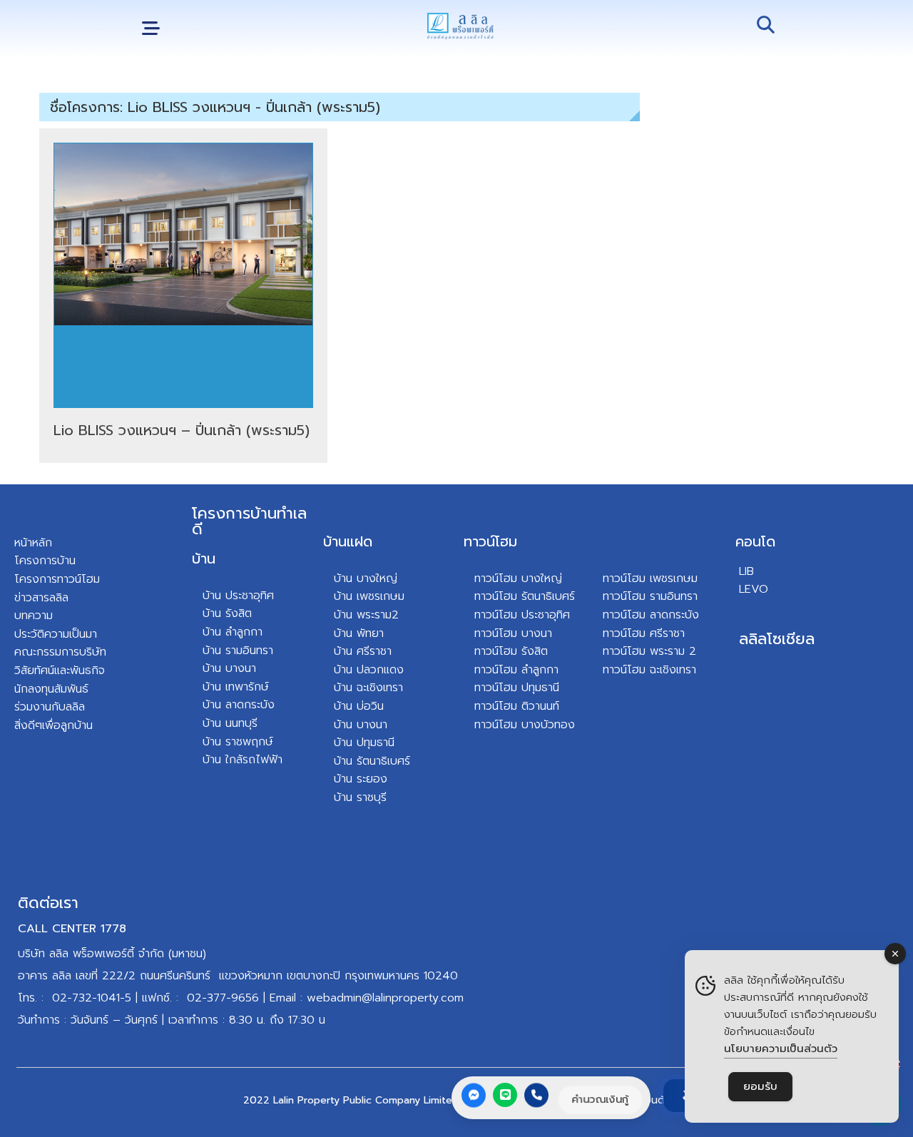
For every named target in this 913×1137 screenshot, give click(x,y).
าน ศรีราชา (366, 651)
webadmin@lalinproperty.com (385, 997)
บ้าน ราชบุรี (360, 797)
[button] (150, 28)
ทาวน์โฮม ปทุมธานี (516, 687)
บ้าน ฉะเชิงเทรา (368, 687)
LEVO (753, 589)
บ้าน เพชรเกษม (369, 596)
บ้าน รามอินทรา (238, 650)
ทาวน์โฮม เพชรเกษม (650, 578)
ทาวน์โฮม (490, 541)
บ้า (209, 759)
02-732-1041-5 (91, 997)
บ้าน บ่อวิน (359, 706)
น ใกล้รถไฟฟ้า (248, 759)
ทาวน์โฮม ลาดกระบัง (651, 614)
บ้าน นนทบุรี (230, 723)
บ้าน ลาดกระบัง (239, 704)
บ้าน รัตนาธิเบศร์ (372, 761)
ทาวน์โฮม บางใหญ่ (518, 578)
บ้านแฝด (347, 541)
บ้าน (203, 558)
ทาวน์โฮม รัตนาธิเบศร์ (524, 596)
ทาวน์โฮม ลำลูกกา (516, 669)
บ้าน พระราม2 (366, 614)
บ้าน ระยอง (360, 778)
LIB (746, 571)
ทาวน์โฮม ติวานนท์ (516, 706)
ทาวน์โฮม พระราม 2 (649, 651)
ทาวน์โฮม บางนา (513, 633)
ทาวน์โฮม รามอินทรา (650, 596)
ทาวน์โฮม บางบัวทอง (524, 724)
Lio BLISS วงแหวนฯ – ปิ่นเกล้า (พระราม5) (181, 430)
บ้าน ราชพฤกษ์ (238, 741)
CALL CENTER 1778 (72, 928)
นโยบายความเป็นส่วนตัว (780, 1048)
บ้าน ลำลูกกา (232, 632)
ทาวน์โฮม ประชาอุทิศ (522, 614)
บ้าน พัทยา (359, 633)
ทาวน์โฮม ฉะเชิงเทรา (649, 669)
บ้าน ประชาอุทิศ (238, 595)
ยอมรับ (760, 1086)
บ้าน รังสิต (227, 613)
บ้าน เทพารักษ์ (236, 686)
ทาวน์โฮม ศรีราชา (644, 633)
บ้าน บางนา (229, 668)
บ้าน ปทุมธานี (364, 742)
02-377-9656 (223, 997)
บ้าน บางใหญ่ (365, 578)
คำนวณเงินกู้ (600, 1099)
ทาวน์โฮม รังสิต (511, 651)
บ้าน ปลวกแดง (369, 669)
